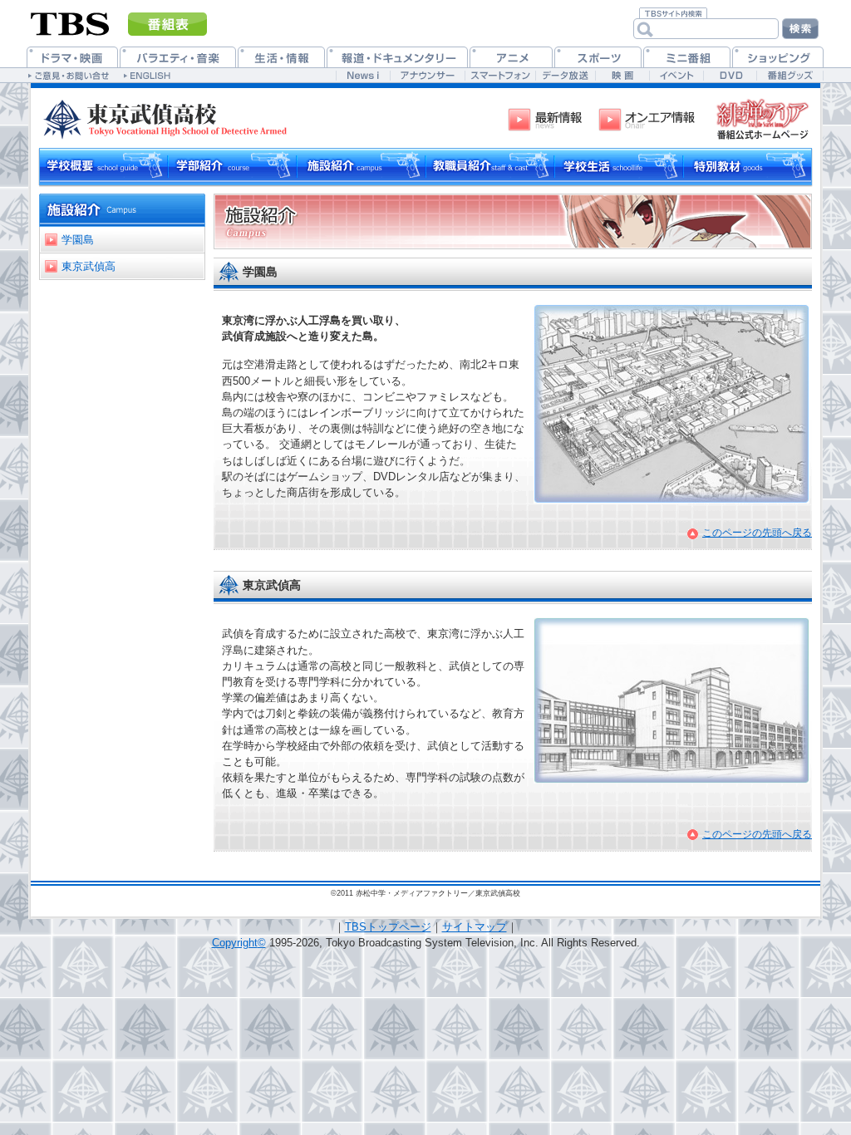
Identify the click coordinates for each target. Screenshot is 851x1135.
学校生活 (618, 166)
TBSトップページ (388, 927)
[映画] (622, 75)
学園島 (77, 239)
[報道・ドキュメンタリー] (397, 57)
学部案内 (232, 166)
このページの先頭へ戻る (757, 533)
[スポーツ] (598, 57)
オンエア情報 (648, 119)
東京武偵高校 (170, 115)
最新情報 (549, 119)
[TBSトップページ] (70, 22)
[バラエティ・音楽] (178, 57)
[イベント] (676, 75)
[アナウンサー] (427, 75)
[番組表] (167, 24)
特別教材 (747, 166)
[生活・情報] (281, 57)
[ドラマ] (72, 57)
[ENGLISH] (149, 74)
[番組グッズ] (789, 75)
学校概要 (103, 166)
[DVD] (730, 75)
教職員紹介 (490, 166)
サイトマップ (474, 927)
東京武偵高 (88, 266)
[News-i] (363, 75)
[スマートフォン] (500, 75)
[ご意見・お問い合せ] (70, 74)
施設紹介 (361, 166)
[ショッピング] (778, 57)
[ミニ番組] (686, 57)
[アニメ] (511, 57)
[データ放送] (565, 75)
